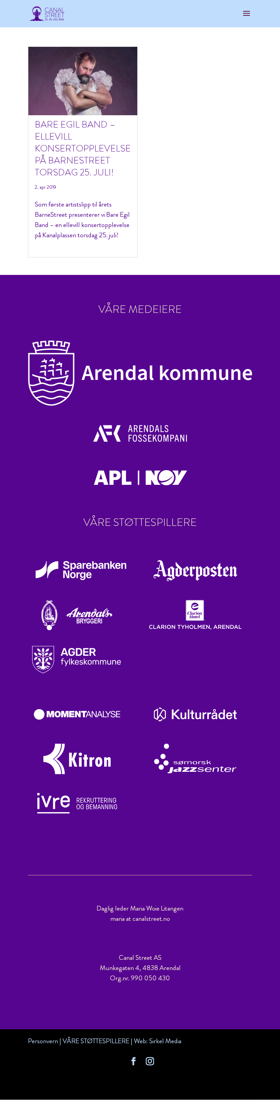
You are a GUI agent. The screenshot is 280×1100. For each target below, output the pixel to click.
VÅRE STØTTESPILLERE (95, 1041)
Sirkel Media (165, 1041)
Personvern (43, 1041)
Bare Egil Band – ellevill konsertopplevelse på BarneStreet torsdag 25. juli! (83, 148)
